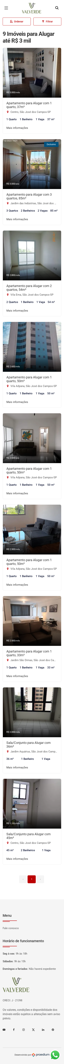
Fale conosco (11, 928)
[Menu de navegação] (7, 8)
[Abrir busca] (56, 8)
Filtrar (49, 21)
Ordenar (18, 21)
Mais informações (17, 128)
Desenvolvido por (23, 1055)
